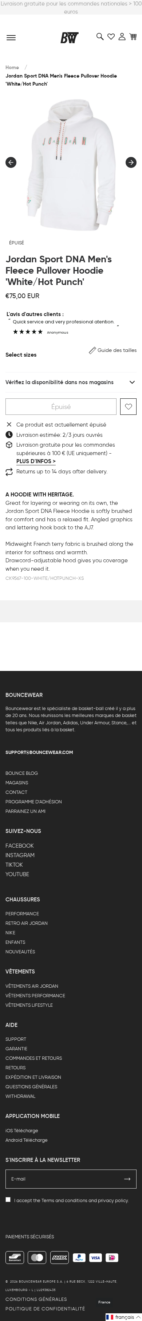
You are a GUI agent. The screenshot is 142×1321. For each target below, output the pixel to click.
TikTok (14, 865)
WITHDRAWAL (20, 1096)
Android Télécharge (26, 1140)
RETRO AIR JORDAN (26, 923)
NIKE (10, 932)
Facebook (19, 845)
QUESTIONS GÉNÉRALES (31, 1086)
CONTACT (16, 792)
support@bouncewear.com (39, 752)
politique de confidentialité (45, 1308)
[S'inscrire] (127, 1179)
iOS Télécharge (21, 1130)
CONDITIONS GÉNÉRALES (36, 1299)
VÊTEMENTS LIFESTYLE (29, 1005)
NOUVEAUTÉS (20, 951)
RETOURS (15, 1067)
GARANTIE (16, 1048)
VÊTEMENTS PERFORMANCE (35, 995)
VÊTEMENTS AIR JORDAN (31, 986)
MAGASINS (16, 782)
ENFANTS (15, 942)
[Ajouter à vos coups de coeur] (128, 406)
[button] (113, 350)
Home (12, 67)
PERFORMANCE (22, 913)
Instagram (20, 855)
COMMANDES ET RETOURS (33, 1058)
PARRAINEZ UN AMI (25, 811)
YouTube (17, 874)
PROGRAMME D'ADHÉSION (33, 801)
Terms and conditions (64, 1200)
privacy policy (113, 1200)
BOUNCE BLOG (21, 773)
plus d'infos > (36, 461)
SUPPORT (15, 1039)
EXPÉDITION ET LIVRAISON (33, 1077)
